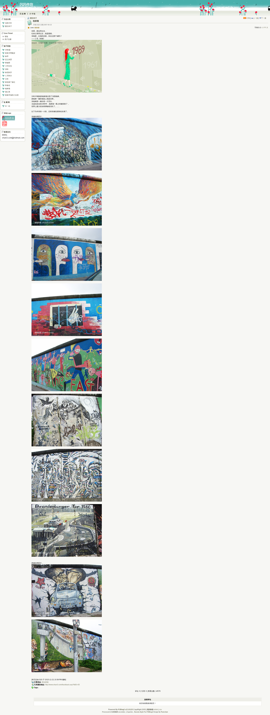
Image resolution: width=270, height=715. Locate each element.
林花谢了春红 (10, 82)
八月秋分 (8, 76)
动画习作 (8, 23)
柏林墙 (7, 89)
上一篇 (255, 18)
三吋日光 (8, 66)
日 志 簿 (23, 14)
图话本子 (33, 18)
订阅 (248, 18)
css (160, 710)
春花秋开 (8, 72)
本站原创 (45, 682)
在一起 (7, 106)
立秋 (6, 79)
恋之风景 (8, 60)
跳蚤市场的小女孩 (12, 95)
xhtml (156, 710)
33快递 (7, 50)
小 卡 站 (32, 14)
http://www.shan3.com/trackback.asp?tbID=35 (62, 685)
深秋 (6, 69)
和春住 (7, 85)
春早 (6, 56)
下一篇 (263, 18)
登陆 (6, 36)
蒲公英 (7, 92)
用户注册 (8, 39)
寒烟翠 (7, 63)
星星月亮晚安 (10, 53)
